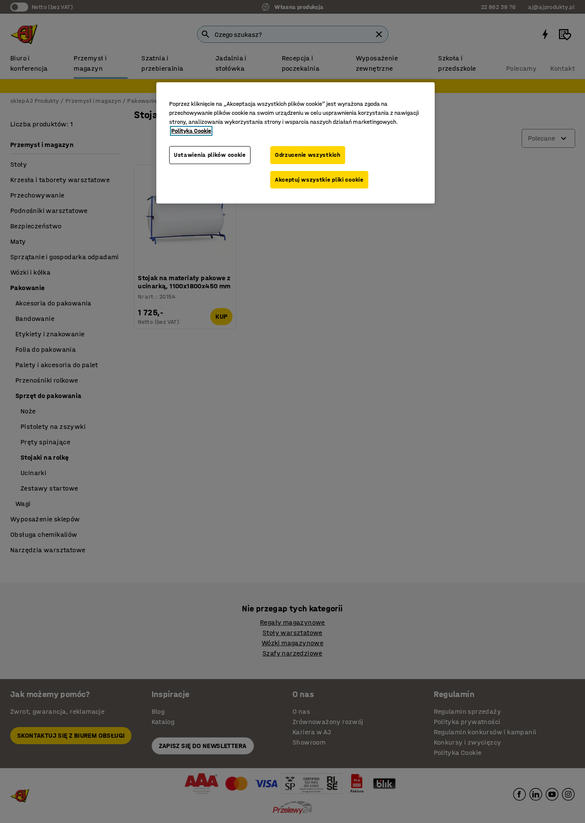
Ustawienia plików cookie (210, 155)
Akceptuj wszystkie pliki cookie (319, 179)
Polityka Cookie (191, 131)
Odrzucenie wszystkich (307, 155)
